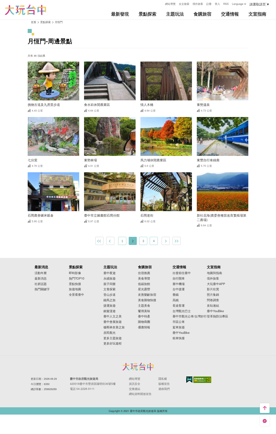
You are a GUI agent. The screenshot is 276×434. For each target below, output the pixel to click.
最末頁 (177, 241)
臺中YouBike (181, 332)
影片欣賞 (213, 289)
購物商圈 (144, 321)
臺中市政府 (138, 367)
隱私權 (162, 379)
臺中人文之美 (112, 316)
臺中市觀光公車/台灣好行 (190, 316)
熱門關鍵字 (42, 289)
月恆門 (59, 22)
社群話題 (41, 284)
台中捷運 (179, 289)
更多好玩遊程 (112, 343)
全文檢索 (184, 4)
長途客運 (179, 305)
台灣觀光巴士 (182, 311)
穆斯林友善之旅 (114, 327)
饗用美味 (144, 311)
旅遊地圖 (75, 289)
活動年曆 (41, 273)
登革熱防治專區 (217, 316)
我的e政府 (189, 380)
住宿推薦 (144, 273)
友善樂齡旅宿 (147, 294)
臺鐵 (176, 294)
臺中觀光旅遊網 (25, 9)
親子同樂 (109, 284)
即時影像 (75, 273)
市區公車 (179, 321)
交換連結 (134, 389)
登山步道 (109, 294)
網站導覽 (170, 4)
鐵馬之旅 (109, 300)
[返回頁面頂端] (265, 408)
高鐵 (176, 300)
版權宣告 (164, 384)
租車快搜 (179, 338)
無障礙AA (202, 380)
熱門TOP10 (76, 278)
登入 (217, 4)
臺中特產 (144, 316)
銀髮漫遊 (109, 311)
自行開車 (179, 278)
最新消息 (41, 278)
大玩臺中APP (216, 284)
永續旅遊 (109, 278)
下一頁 (166, 241)
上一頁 (110, 241)
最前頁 (99, 241)
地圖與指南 (214, 273)
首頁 (33, 22)
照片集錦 (213, 294)
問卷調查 (213, 300)
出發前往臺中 (182, 273)
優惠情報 (144, 327)
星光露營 (144, 289)
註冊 (209, 4)
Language (237, 4)
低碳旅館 (144, 284)
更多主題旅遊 (112, 338)
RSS (226, 4)
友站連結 (213, 305)
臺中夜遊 (109, 273)
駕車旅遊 (179, 327)
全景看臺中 (76, 294)
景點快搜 (75, 284)
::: (160, 3)
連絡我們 (164, 389)
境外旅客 (198, 4)
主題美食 (144, 305)
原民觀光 (109, 332)
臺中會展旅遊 (112, 321)
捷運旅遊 (109, 305)
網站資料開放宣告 (140, 394)
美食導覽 (144, 278)
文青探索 (109, 289)
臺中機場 (179, 284)
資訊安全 (134, 384)
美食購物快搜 (147, 300)
